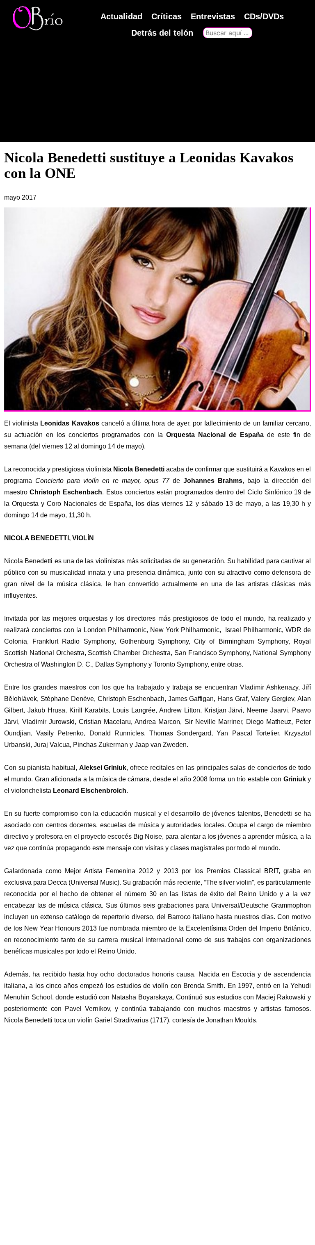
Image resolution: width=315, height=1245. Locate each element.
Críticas (166, 16)
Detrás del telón (162, 32)
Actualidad (121, 16)
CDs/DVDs (264, 16)
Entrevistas (213, 16)
